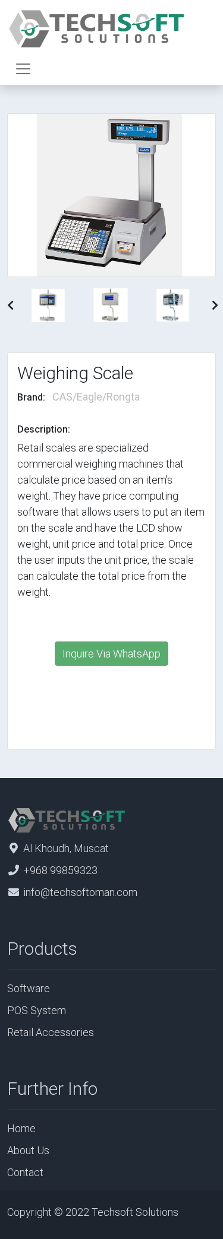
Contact (25, 1172)
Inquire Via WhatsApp (111, 653)
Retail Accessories (50, 1032)
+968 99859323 (60, 870)
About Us (28, 1150)
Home (21, 1128)
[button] (10, 305)
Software (28, 988)
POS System (36, 1010)
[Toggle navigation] (23, 69)
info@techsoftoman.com (80, 892)
